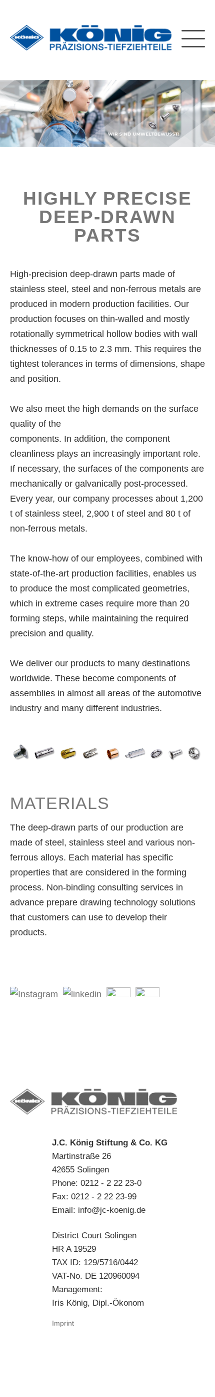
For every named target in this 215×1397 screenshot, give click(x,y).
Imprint (63, 1323)
